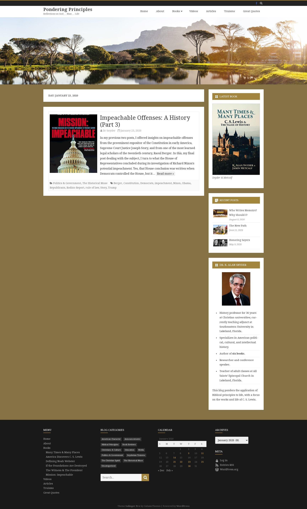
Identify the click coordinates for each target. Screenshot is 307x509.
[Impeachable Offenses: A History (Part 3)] (73, 143)
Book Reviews (129, 444)
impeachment (163, 183)
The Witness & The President (64, 470)
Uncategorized (108, 466)
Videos (193, 11)
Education (129, 450)
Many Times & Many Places (63, 452)
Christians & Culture (111, 450)
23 (189, 461)
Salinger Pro (132, 506)
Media (141, 450)
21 (174, 461)
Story (103, 187)
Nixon (177, 183)
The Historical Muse (94, 183)
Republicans (57, 187)
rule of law (92, 187)
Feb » (169, 470)
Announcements (132, 439)
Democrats (146, 183)
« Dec (161, 470)
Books (176, 11)
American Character (111, 439)
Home (144, 11)
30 (189, 466)
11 (202, 453)
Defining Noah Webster (60, 461)
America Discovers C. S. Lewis (64, 456)
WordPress (183, 506)
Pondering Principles (67, 9)
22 (181, 461)
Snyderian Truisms (136, 455)
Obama (186, 183)
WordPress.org (229, 469)
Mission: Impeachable (59, 474)
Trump (112, 187)
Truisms (229, 11)
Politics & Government (67, 183)
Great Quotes (251, 11)
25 (202, 461)
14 (174, 457)
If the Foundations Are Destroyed (66, 465)
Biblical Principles (110, 444)
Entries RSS (227, 465)
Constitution (131, 183)
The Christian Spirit (111, 460)
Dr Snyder (109, 130)
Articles (211, 11)
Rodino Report (75, 187)
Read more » (165, 173)
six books (238, 353)
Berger (118, 183)
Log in (224, 460)
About (160, 11)
